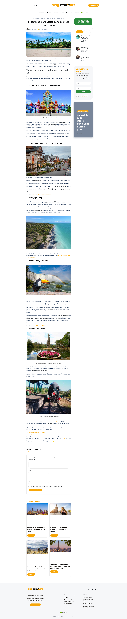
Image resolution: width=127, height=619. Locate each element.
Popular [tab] (79, 31)
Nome (30, 470)
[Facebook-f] (30, 5)
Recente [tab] (87, 31)
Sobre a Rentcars (75, 12)
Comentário (32, 459)
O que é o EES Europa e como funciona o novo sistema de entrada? (58, 529)
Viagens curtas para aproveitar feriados (37, 432)
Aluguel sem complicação (45, 12)
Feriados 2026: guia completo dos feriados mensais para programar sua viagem (85, 38)
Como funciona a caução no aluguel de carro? (85, 57)
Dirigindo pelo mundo (88, 594)
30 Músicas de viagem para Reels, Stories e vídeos (85, 49)
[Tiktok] (34, 5)
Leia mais (31, 535)
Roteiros (56, 12)
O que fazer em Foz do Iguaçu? (39, 325)
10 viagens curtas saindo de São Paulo (37, 433)
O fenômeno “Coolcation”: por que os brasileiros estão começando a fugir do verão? (37, 568)
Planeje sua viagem (87, 603)
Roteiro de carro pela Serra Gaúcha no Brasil (41, 194)
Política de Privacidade (84, 96)
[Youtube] (37, 5)
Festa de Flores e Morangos (55, 421)
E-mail (30, 475)
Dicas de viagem (64, 12)
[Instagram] (32, 5)
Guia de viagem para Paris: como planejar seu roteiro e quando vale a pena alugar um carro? (60, 566)
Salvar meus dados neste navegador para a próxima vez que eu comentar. (46, 486)
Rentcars (63, 438)
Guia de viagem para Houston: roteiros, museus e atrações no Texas (36, 529)
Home (34, 18)
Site (29, 481)
